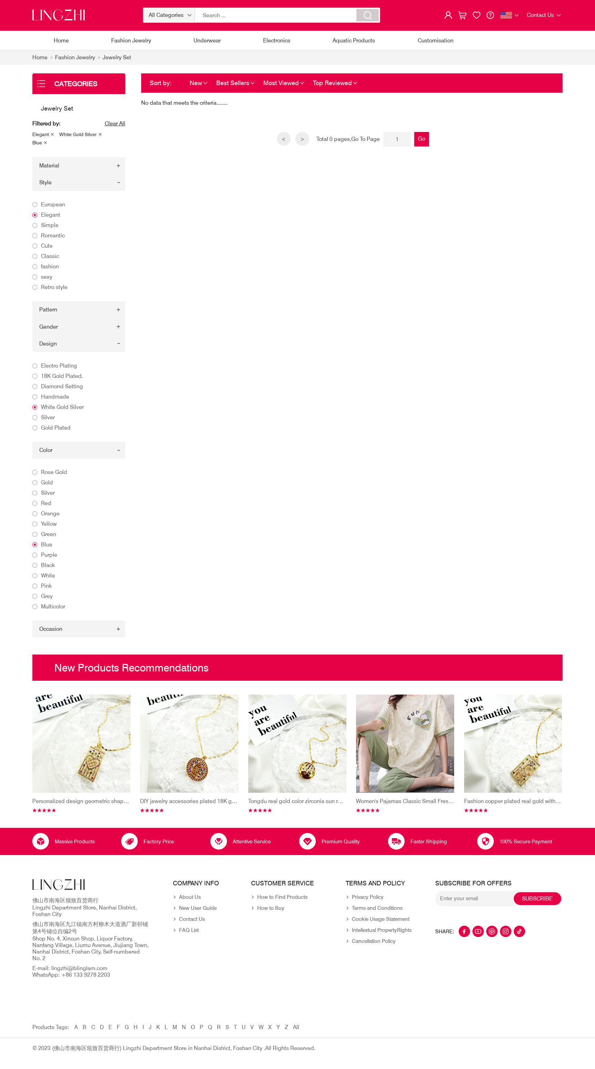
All (296, 1027)
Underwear (207, 40)
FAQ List (189, 930)
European (53, 204)
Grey (47, 596)
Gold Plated (56, 427)
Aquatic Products (354, 40)
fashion (50, 266)
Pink (46, 586)
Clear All (115, 123)
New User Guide (198, 908)
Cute (47, 246)
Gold (47, 482)
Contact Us (192, 919)
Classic (50, 256)
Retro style (54, 287)
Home (61, 40)
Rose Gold (54, 472)
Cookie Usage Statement (380, 919)
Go (421, 138)
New (196, 82)
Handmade (55, 396)
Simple (50, 225)
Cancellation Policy (374, 941)
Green (48, 534)
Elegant (40, 134)
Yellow (49, 524)
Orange (50, 513)
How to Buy (270, 908)
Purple (49, 555)
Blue (37, 142)
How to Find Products (282, 897)
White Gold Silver (78, 134)
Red (46, 503)
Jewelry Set (117, 57)
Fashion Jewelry (131, 40)
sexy (46, 277)
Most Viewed (281, 82)
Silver (48, 417)
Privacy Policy (368, 897)
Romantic (53, 235)
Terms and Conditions (377, 908)
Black (48, 565)
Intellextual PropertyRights (381, 930)
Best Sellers (232, 82)
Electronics (276, 40)
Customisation (435, 40)
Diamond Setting (62, 386)
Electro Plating (59, 365)
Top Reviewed (332, 82)
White (48, 575)
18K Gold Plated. (62, 376)
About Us (190, 897)
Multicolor (53, 606)
